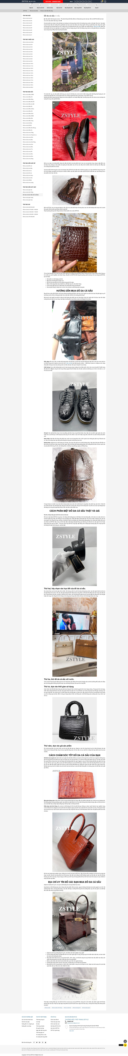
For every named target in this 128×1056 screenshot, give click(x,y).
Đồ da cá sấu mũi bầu (27, 168)
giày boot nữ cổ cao (101, 1048)
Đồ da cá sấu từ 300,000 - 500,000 (30, 214)
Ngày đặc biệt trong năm (41, 1030)
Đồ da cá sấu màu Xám (28, 137)
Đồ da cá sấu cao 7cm (28, 56)
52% (84, 1)
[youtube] (45, 1042)
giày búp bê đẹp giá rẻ (53, 1048)
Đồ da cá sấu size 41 (27, 35)
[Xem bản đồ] (66, 1028)
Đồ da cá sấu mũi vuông (28, 182)
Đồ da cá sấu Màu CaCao (28, 108)
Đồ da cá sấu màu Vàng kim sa (29, 135)
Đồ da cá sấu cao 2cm (28, 44)
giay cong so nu (46, 1048)
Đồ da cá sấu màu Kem (28, 156)
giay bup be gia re (72, 1048)
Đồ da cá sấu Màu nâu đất (28, 104)
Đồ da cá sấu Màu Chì (28, 97)
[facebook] (34, 1042)
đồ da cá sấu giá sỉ (86, 1007)
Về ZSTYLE (53, 1017)
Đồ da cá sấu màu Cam (28, 144)
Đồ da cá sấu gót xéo (27, 189)
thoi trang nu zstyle (25, 1048)
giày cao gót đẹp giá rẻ (52, 1049)
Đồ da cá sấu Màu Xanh (28, 113)
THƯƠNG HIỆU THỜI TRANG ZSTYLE (76, 1019)
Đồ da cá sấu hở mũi (27, 173)
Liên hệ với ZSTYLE (55, 1028)
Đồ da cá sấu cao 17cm (28, 80)
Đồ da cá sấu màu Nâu (28, 146)
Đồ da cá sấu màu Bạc (28, 139)
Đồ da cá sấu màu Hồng (28, 158)
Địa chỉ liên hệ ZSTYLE (71, 1017)
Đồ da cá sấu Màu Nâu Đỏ (28, 101)
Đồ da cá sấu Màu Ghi (28, 111)
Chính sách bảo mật (55, 1024)
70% (75, 1)
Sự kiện (38, 1024)
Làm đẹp (38, 1021)
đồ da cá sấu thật (67, 1007)
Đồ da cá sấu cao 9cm (28, 61)
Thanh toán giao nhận (55, 1021)
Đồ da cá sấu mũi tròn (27, 177)
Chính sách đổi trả (55, 1019)
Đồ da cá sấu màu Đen (28, 154)
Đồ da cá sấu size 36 (27, 23)
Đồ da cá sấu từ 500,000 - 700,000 (30, 212)
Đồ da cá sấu (47, 1007)
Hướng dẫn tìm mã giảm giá (28, 1024)
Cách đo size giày (25, 1021)
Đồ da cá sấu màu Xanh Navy (29, 142)
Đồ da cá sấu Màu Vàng (28, 120)
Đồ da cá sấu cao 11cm (28, 66)
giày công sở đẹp (32, 1048)
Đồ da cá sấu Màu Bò (27, 106)
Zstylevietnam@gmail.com (73, 1023)
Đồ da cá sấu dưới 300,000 (28, 207)
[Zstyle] (25, 1)
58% (81, 1)
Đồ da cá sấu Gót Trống (28, 192)
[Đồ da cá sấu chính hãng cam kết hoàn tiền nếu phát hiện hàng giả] (125, 1045)
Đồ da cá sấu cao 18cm (28, 82)
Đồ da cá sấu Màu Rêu (28, 118)
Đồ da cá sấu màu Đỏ (27, 151)
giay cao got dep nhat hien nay (34, 1049)
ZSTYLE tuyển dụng (55, 1030)
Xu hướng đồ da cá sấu (41, 1034)
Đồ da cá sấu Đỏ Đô (27, 125)
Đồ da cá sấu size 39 (27, 30)
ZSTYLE (25, 10)
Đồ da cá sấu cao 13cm (28, 70)
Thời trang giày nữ (40, 1032)
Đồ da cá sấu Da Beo (27, 123)
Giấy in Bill (71, 1030)
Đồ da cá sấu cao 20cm (28, 87)
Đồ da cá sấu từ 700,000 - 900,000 (30, 209)
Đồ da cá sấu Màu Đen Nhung (29, 127)
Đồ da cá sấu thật (34, 10)
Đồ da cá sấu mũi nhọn (28, 175)
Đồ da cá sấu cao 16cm (28, 77)
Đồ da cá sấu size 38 (27, 27)
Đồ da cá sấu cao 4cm (28, 49)
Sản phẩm (32, 1)
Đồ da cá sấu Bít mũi (27, 166)
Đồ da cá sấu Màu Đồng (28, 99)
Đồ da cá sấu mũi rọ (27, 170)
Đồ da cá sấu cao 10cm (28, 63)
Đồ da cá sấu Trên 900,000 (28, 216)
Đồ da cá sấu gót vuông (28, 197)
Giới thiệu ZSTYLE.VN (55, 1026)
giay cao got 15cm (44, 1049)
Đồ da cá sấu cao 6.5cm (28, 42)
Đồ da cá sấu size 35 (27, 20)
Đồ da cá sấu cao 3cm (28, 47)
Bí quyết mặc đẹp (40, 1028)
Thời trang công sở (40, 1019)
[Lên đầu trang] (125, 1041)
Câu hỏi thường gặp (27, 1017)
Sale (71, 1)
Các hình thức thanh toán (27, 1019)
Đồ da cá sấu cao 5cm (28, 51)
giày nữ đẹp (65, 1049)
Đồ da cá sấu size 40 (27, 32)
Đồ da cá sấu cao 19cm (28, 85)
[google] (39, 1042)
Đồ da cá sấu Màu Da (27, 130)
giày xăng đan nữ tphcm (85, 1048)
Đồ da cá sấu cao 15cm (28, 75)
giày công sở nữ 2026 (39, 1048)
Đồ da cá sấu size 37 (27, 25)
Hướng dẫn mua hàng (26, 1026)
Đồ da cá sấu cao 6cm (28, 54)
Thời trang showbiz (40, 1026)
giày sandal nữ (78, 1048)
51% (87, 1)
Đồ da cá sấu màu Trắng (28, 132)
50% (90, 1)
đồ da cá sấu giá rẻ (76, 1007)
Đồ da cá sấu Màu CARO (28, 94)
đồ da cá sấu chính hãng (57, 1007)
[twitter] (37, 1042)
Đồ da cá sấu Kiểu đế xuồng (47, 10)
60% (78, 1)
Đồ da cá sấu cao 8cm (28, 58)
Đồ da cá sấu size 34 (27, 18)
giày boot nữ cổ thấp (25, 1049)
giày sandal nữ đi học (93, 1048)
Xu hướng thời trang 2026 (41, 1036)
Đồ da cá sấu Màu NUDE (28, 116)
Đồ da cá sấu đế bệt (27, 180)
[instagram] (42, 1042)
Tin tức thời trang (41, 1017)
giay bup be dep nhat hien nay (63, 1048)
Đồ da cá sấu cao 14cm (28, 73)
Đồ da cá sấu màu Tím (28, 149)
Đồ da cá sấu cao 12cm (28, 68)
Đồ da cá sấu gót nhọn (28, 200)
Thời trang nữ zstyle (59, 1049)
